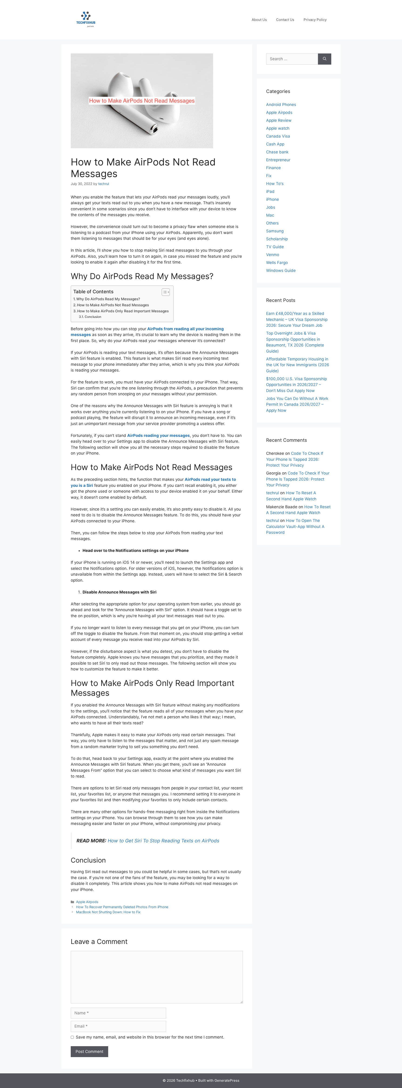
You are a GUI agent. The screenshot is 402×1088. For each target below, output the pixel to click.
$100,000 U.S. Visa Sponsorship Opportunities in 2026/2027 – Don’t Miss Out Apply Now (296, 384)
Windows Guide (281, 270)
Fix (268, 175)
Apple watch (277, 128)
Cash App (275, 144)
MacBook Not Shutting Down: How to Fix (108, 912)
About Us (259, 19)
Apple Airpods (87, 902)
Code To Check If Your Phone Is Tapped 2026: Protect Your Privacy (294, 459)
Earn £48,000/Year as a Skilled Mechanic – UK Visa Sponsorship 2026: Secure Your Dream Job (297, 319)
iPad (270, 191)
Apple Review (278, 120)
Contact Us (285, 19)
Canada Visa (278, 136)
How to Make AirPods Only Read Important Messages (123, 311)
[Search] (324, 59)
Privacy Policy (315, 19)
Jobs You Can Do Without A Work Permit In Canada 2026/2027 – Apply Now (297, 404)
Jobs (270, 207)
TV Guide (275, 246)
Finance (273, 167)
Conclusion (93, 317)
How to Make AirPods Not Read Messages (113, 305)
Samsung (275, 231)
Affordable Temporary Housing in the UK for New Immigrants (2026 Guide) (297, 365)
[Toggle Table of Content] (163, 292)
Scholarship (277, 239)
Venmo (272, 254)
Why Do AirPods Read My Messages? (108, 299)
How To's (275, 183)
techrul (272, 493)
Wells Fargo (277, 262)
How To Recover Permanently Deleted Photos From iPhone (122, 907)
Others (272, 223)
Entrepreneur (278, 160)
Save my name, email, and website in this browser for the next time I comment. (150, 1037)
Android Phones (281, 104)
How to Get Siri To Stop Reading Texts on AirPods (163, 841)
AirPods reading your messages (158, 435)
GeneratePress (226, 1080)
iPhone (272, 199)
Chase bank (277, 152)
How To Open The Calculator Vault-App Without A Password (295, 526)
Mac (270, 215)
